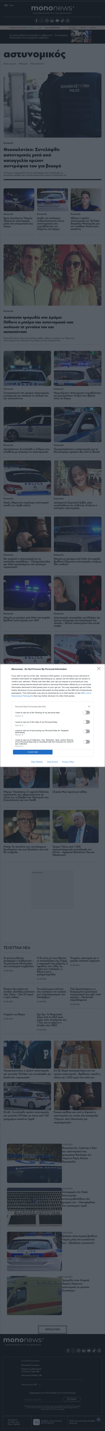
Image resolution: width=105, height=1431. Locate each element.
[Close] (99, 669)
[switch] (86, 712)
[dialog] (52, 715)
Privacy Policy (68, 762)
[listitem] (52, 706)
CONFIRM (33, 752)
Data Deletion (37, 762)
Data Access (52, 762)
